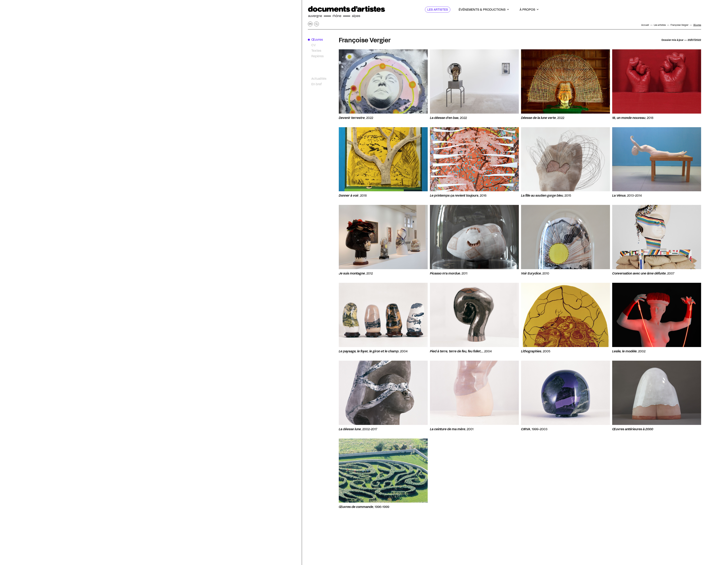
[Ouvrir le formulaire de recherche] (316, 24)
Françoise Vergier (365, 40)
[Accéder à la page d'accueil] (346, 12)
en (310, 24)
